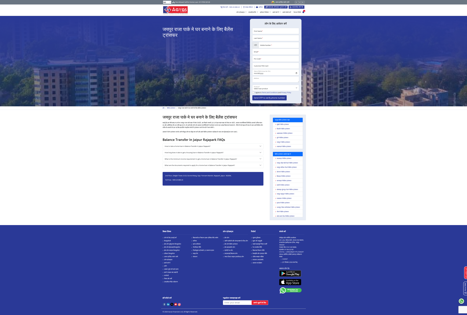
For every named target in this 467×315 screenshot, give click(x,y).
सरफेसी (166, 275)
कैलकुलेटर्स (167, 241)
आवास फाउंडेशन (257, 263)
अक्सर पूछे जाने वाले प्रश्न (171, 269)
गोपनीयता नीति (197, 247)
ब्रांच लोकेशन (197, 244)
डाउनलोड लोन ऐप (297, 7)
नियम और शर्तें (168, 278)
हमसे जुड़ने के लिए (260, 302)
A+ (303, 2)
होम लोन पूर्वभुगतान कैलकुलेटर (172, 244)
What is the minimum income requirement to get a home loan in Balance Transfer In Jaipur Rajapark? (201, 159)
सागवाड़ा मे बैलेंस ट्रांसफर (284, 180)
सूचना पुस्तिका (256, 237)
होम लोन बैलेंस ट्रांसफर (231, 244)
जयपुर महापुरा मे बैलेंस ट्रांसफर (285, 194)
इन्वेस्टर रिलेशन (264, 12)
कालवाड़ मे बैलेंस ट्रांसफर (284, 158)
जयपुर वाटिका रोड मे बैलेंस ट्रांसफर (287, 167)
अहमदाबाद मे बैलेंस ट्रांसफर (284, 133)
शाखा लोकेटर (249, 7)
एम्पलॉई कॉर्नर (252, 12)
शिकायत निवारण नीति (258, 250)
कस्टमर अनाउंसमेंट (258, 259)
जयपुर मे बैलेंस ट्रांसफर (283, 142)
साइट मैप (195, 253)
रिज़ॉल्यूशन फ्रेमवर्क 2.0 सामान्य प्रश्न (203, 250)
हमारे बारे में (276, 12)
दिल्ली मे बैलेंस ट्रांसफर (283, 129)
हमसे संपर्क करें (287, 12)
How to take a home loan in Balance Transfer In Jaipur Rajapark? (188, 146)
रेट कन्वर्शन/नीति (257, 247)
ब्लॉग (165, 266)
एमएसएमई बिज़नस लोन (231, 253)
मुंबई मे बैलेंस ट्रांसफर (283, 124)
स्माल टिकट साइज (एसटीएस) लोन (234, 256)
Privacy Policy (286, 92)
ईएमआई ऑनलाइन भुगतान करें (277, 7)
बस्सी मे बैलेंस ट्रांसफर (283, 185)
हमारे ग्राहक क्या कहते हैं (171, 272)
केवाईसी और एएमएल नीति (260, 253)
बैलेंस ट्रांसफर (171, 108)
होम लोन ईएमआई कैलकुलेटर (172, 247)
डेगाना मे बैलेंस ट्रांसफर (283, 172)
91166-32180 (288, 249)
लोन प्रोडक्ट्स (240, 12)
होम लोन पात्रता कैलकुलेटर (172, 250)
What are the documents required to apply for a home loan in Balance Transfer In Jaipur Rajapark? (200, 165)
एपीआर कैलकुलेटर (169, 253)
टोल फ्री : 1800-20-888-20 (231, 7)
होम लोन (227, 237)
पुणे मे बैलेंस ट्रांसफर (282, 137)
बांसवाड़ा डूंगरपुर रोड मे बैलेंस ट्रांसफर (287, 189)
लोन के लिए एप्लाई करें (170, 237)
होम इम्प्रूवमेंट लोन (230, 247)
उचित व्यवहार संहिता (258, 256)
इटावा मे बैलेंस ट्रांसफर (283, 203)
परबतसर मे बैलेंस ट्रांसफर (284, 198)
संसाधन (195, 256)
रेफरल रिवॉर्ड (297, 12)
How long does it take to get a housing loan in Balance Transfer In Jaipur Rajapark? (194, 152)
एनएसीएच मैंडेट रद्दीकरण (171, 282)
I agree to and (273, 92)
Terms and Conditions (270, 92)
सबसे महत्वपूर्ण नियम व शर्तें (260, 244)
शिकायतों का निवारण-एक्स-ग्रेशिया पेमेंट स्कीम (205, 237)
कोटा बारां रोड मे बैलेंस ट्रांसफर (285, 216)
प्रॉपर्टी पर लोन (229, 250)
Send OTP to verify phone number (269, 97)
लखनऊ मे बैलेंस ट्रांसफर (284, 146)
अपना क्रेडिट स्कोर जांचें (171, 256)
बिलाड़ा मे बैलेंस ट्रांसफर (284, 176)
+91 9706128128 (204, 2)
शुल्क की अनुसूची (257, 241)
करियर (260, 7)
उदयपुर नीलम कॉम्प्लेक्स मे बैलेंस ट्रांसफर (288, 207)
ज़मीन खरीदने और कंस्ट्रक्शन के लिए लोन (236, 241)
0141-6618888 (291, 247)
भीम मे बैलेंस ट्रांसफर (283, 211)
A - (297, 2)
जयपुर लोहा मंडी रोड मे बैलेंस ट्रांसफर (287, 163)
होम (164, 108)
